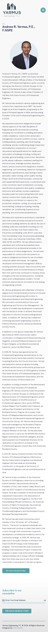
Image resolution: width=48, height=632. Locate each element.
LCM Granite (18, 628)
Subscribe (44, 600)
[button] (43, 10)
